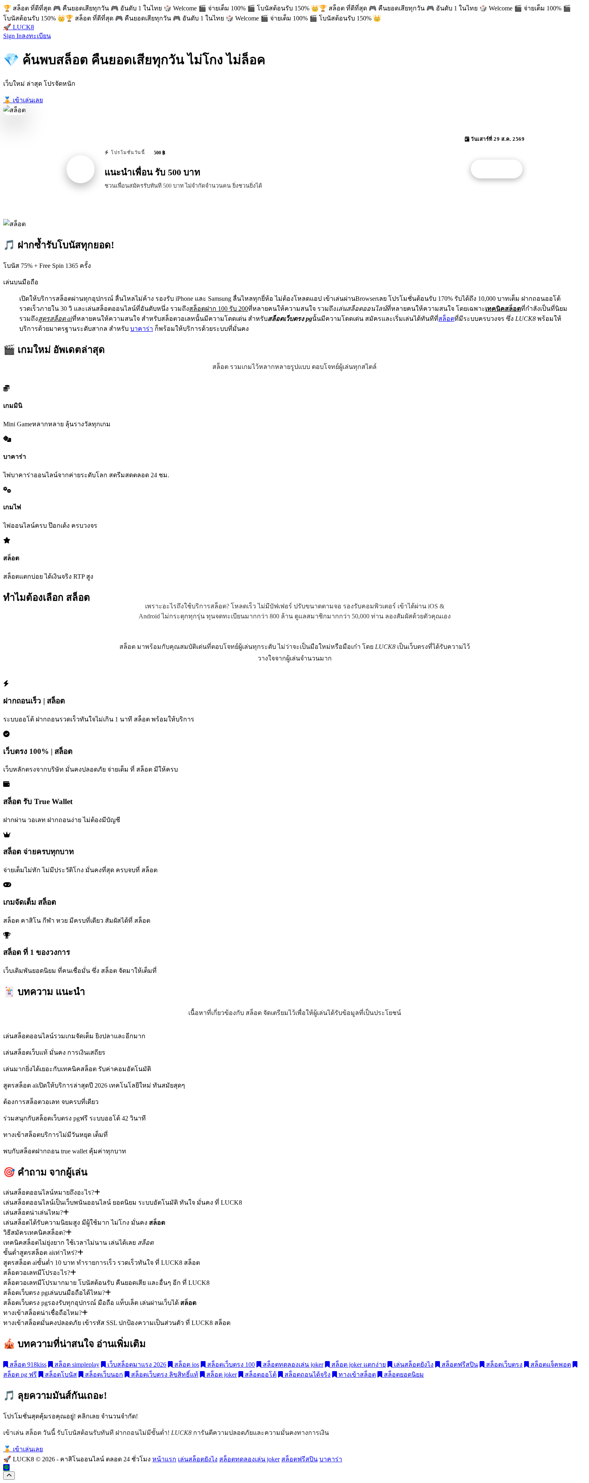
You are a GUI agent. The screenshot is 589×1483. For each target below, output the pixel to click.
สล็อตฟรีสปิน (459, 1364)
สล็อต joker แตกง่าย (358, 1364)
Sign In (12, 35)
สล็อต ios (186, 1364)
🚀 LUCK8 (18, 27)
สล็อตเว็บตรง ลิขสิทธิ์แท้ (163, 1374)
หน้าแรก (164, 1459)
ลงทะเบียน (36, 35)
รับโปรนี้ (500, 169)
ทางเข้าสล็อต (356, 1374)
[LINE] (6, 1467)
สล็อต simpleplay (76, 1364)
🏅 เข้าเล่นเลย (23, 100)
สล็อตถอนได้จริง (307, 1374)
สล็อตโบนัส (60, 1374)
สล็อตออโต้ (259, 1374)
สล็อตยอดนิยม (403, 1374)
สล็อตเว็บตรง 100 (230, 1364)
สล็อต (446, 318)
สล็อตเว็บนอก (103, 1374)
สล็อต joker (221, 1374)
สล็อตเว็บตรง (503, 1364)
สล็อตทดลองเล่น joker (292, 1364)
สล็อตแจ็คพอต (550, 1364)
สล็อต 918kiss (27, 1364)
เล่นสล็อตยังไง (413, 1364)
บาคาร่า (141, 328)
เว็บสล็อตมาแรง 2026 (136, 1364)
